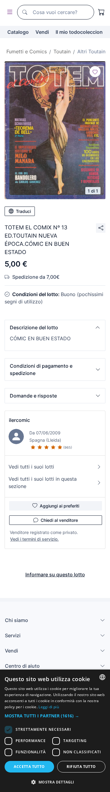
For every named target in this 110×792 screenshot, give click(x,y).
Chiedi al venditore (59, 520)
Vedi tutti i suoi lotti (31, 467)
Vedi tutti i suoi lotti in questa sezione (43, 482)
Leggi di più (48, 706)
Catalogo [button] (18, 32)
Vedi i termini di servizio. (34, 539)
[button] (55, 327)
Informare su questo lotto (55, 574)
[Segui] (95, 71)
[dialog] (55, 731)
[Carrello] (101, 12)
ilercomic (19, 420)
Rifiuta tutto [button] (81, 766)
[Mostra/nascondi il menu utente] (8, 12)
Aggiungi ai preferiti (59, 505)
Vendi (42, 32)
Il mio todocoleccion (79, 32)
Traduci (23, 211)
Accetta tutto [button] (29, 766)
